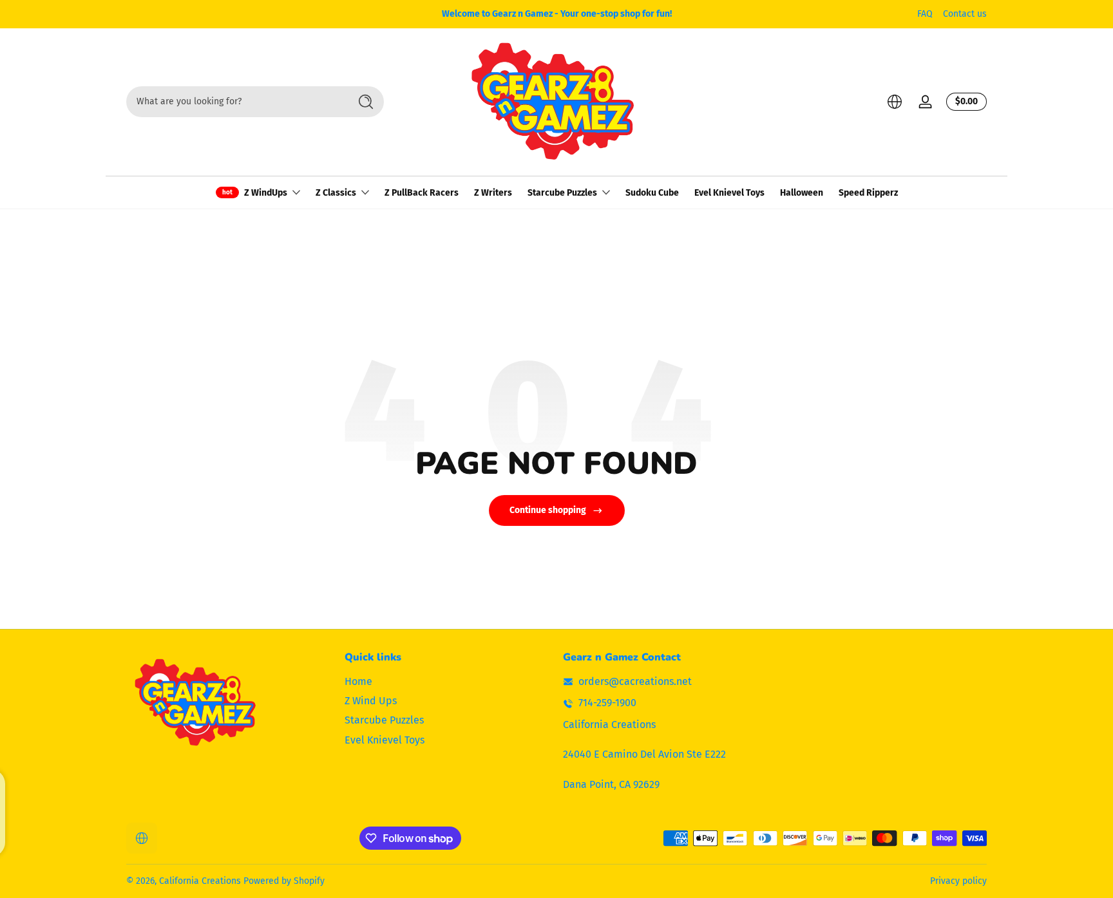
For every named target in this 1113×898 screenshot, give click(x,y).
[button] (894, 101)
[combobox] (234, 101)
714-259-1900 (607, 703)
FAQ (925, 13)
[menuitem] (447, 682)
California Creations (200, 880)
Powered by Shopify (284, 880)
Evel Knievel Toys (384, 740)
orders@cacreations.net (635, 681)
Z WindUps (265, 192)
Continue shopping (547, 510)
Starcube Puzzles (562, 192)
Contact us (965, 13)
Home (358, 681)
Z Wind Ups (371, 701)
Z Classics (336, 192)
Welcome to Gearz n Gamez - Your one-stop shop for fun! (557, 13)
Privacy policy (958, 880)
